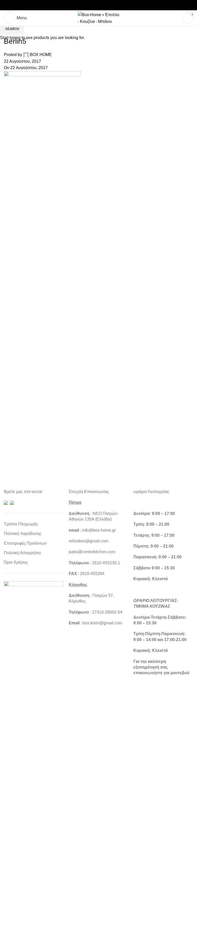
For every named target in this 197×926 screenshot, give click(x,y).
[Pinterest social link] (98, 5)
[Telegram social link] (111, 5)
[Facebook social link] (86, 5)
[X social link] (92, 5)
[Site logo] (98, 17)
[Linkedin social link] (105, 5)
